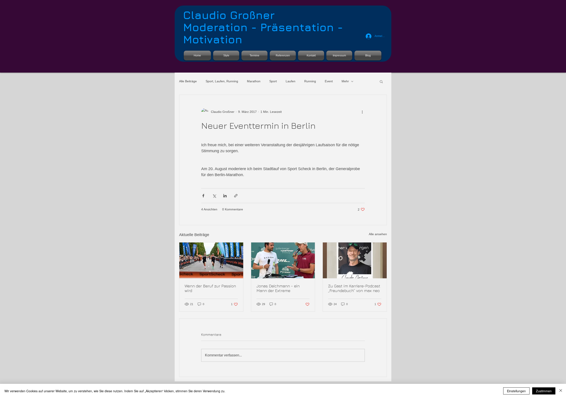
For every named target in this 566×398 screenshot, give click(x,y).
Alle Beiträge (188, 81)
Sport (273, 81)
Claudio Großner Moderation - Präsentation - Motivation (263, 27)
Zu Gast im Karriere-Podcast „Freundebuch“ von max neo (354, 288)
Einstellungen (516, 391)
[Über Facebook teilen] (203, 196)
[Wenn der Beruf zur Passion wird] (211, 260)
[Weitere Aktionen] (362, 111)
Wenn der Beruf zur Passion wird (210, 288)
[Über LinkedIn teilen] (225, 196)
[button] (381, 81)
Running (310, 81)
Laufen (290, 81)
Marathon (253, 81)
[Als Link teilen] (236, 196)
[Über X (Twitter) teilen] (214, 196)
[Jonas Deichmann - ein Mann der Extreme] (283, 260)
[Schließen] (560, 390)
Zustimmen (544, 391)
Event (329, 81)
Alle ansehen (378, 234)
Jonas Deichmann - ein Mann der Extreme (278, 288)
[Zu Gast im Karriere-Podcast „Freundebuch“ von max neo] (355, 260)
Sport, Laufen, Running (222, 81)
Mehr (345, 81)
